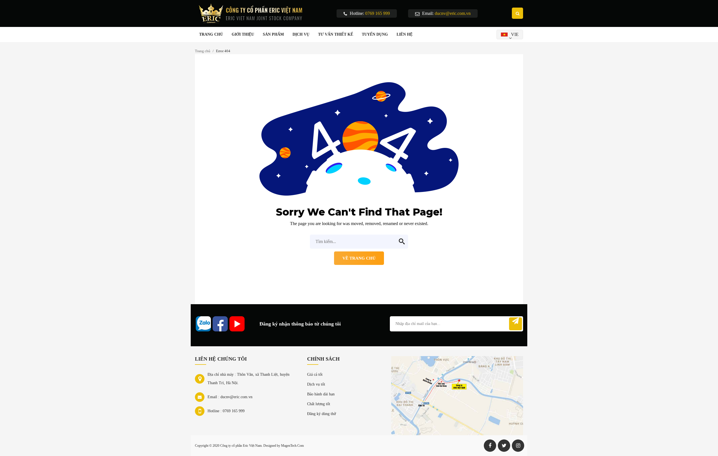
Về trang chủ (359, 258)
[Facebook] (490, 445)
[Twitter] (504, 445)
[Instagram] (518, 445)
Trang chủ (202, 51)
